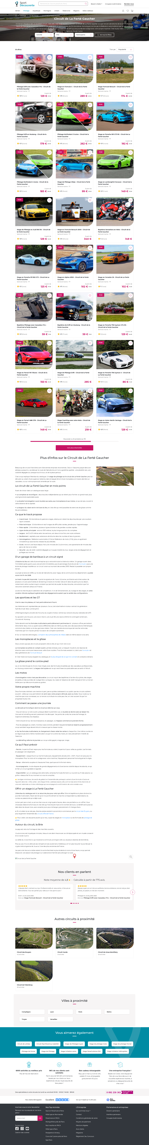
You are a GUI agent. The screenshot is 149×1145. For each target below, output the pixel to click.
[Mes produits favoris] (127, 10)
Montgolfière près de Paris (55, 1122)
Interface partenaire (113, 1114)
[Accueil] (16, 15)
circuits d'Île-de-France (45, 814)
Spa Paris (49, 1140)
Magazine (79, 1133)
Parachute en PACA (52, 1118)
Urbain (56, 11)
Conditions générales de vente (87, 1118)
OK (40, 1118)
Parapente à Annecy (53, 1133)
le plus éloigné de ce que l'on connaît (64, 657)
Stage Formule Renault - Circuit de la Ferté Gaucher (43, 898)
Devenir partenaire (113, 1111)
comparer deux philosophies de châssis (52, 635)
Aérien (17, 11)
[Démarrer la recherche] (86, 4)
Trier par (113, 49)
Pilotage (26, 11)
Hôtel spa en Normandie (54, 1114)
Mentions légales (82, 1125)
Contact (79, 1114)
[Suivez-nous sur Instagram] (22, 1128)
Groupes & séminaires (113, 4)
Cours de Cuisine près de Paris (56, 1136)
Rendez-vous (129, 4)
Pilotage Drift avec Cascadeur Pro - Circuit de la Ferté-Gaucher (107, 898)
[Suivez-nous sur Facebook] (17, 1128)
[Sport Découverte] (24, 4)
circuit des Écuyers (82, 811)
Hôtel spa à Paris (51, 1129)
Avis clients (80, 1129)
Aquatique (36, 11)
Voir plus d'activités (74, 448)
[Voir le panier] (132, 10)
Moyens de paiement (83, 1122)
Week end (66, 11)
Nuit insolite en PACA (53, 1125)
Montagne (47, 11)
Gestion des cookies (22, 1132)
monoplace (66, 818)
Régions (76, 11)
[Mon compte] (123, 10)
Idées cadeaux (88, 11)
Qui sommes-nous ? (83, 1111)
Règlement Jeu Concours (85, 1136)
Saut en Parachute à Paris (55, 1111)
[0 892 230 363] (110, 1092)
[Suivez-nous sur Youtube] (27, 1128)
